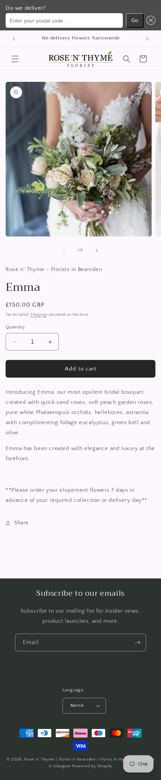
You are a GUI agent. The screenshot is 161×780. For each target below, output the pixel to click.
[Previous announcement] (14, 38)
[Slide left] (64, 250)
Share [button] (21, 523)
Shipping (38, 315)
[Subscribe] (137, 642)
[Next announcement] (147, 38)
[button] (150, 20)
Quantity (15, 327)
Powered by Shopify (92, 766)
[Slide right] (97, 250)
